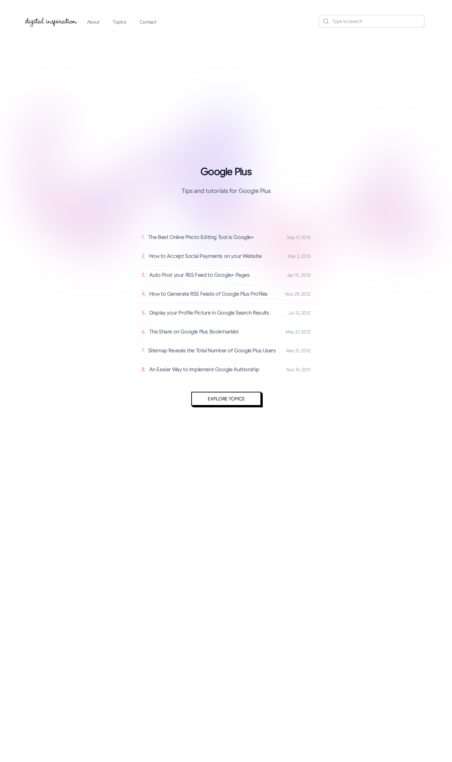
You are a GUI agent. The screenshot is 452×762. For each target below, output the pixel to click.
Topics (119, 22)
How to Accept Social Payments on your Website (205, 256)
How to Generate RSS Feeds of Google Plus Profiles (208, 294)
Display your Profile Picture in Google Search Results (209, 313)
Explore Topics (226, 399)
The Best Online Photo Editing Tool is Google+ (201, 237)
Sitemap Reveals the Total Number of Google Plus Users (212, 350)
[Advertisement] (226, 84)
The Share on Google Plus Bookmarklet (194, 331)
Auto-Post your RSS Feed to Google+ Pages (199, 275)
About (93, 22)
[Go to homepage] (51, 21)
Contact (148, 22)
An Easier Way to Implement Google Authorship (204, 369)
